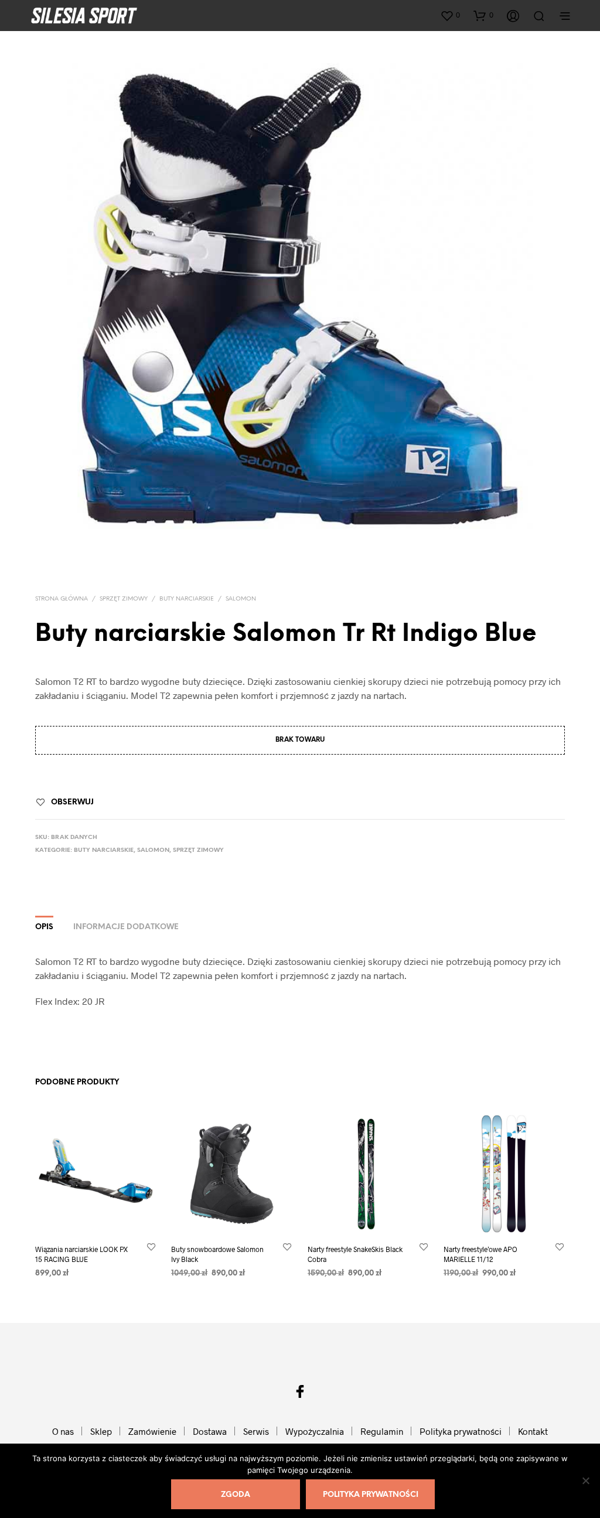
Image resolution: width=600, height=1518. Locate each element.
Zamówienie (152, 1431)
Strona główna (61, 599)
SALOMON (241, 599)
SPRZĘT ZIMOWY (124, 599)
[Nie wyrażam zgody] (585, 1480)
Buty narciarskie (186, 599)
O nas (63, 1431)
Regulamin (381, 1431)
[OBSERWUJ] (151, 1247)
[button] (450, 15)
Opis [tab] (44, 927)
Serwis (256, 1431)
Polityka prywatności (461, 1431)
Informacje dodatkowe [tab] (126, 927)
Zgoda (235, 1495)
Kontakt (533, 1431)
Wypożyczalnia (314, 1431)
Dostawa (210, 1431)
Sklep (101, 1431)
